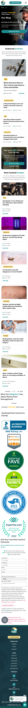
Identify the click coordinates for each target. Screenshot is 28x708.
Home (2, 7)
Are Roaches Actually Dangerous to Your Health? (12, 271)
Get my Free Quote (8, 605)
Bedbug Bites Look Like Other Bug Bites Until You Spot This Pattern (13, 341)
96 (18, 391)
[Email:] (14, 684)
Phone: (14, 678)
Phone (3, 572)
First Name (4, 558)
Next (21, 391)
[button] (26, 3)
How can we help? (6, 581)
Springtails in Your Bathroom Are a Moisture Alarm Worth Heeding (13, 203)
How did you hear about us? (8, 576)
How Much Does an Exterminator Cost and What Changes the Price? (13, 137)
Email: (14, 687)
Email (3, 567)
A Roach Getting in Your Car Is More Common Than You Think (13, 105)
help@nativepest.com (14, 689)
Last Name (4, 562)
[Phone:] (14, 675)
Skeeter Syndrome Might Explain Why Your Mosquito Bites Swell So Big (12, 306)
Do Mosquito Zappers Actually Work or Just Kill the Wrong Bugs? (14, 237)
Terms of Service (11, 602)
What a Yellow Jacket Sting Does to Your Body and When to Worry (14, 375)
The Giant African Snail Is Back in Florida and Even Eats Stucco (13, 121)
